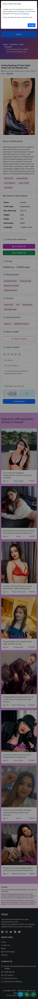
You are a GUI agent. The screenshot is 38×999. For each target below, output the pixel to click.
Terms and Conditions (21, 14)
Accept (31, 25)
